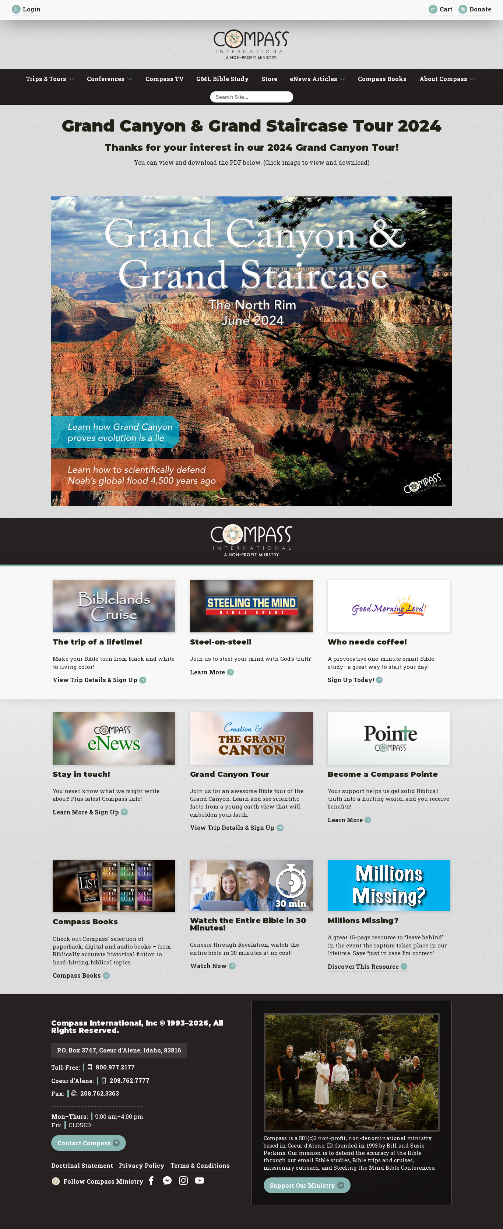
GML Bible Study (222, 79)
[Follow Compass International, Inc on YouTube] (199, 1181)
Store (269, 79)
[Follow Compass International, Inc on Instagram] (183, 1181)
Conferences (105, 79)
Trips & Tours (46, 79)
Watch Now (208, 966)
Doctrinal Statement (82, 1166)
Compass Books (382, 79)
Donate (480, 9)
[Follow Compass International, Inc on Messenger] (167, 1181)
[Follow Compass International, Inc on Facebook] (151, 1181)
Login (32, 9)
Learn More (207, 672)
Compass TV (164, 79)
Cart (446, 9)
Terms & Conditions (200, 1166)
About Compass (443, 79)
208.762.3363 (99, 1093)
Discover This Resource (363, 966)
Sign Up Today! (351, 680)
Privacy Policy (142, 1166)
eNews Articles (313, 79)
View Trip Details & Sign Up (95, 680)
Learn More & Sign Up (86, 812)
